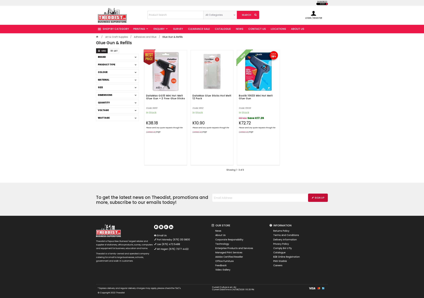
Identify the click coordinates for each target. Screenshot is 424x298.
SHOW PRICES (322, 1)
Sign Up (319, 197)
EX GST (322, 4)
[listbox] (220, 15)
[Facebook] (156, 227)
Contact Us (150, 132)
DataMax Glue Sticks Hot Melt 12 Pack (211, 97)
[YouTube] (166, 227)
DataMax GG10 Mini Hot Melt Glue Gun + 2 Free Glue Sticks (165, 97)
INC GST (327, 4)
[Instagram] (161, 227)
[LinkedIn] (171, 227)
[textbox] (175, 15)
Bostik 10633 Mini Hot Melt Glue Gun (256, 97)
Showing (235, 169)
